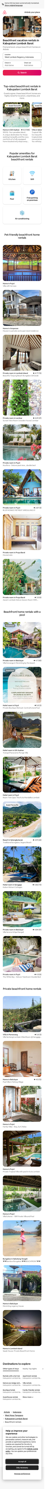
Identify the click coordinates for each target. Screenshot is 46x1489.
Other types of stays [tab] (11, 1369)
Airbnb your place (32, 12)
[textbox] (12, 65)
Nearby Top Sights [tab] (30, 1369)
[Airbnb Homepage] (4, 12)
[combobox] (22, 57)
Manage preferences (22, 1474)
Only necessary (22, 1468)
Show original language (14, 5)
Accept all (22, 1462)
